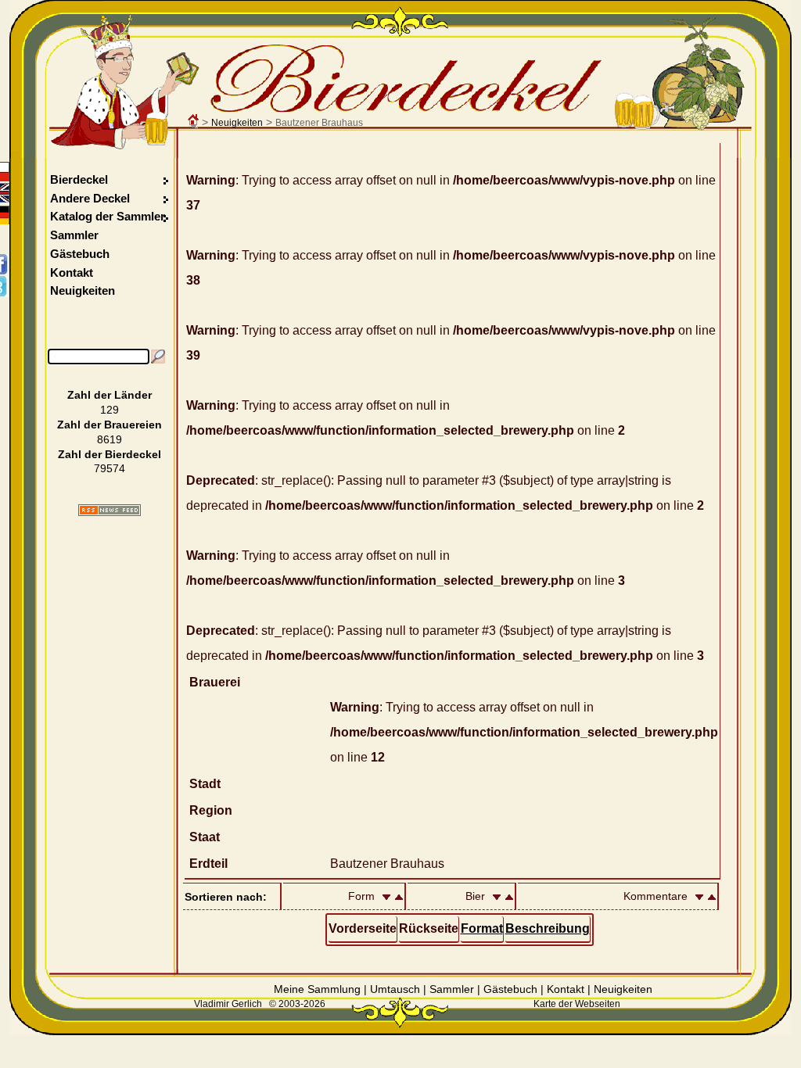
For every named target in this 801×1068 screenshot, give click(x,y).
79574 (109, 468)
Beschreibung (547, 928)
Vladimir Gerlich (228, 1003)
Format (482, 928)
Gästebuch (80, 253)
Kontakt (71, 272)
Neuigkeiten (237, 122)
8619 (109, 439)
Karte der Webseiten (576, 1003)
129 (109, 409)
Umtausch (395, 989)
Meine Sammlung (317, 989)
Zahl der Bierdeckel (109, 454)
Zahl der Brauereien (109, 424)
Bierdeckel (79, 179)
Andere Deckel (90, 198)
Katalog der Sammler (107, 216)
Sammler (74, 235)
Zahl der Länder (109, 395)
